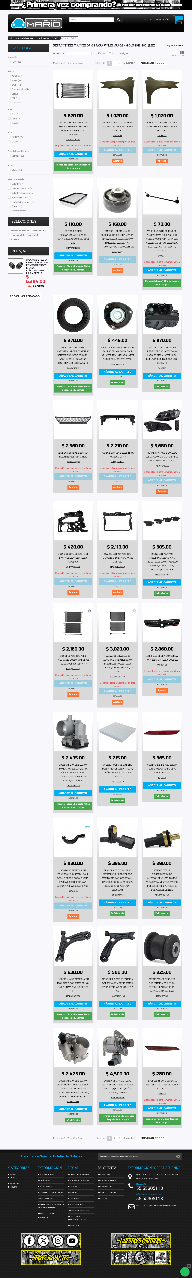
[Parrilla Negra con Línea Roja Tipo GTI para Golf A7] (162, 623)
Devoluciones (74, 1198)
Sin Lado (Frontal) (22, 197)
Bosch (16, 80)
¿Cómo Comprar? (46, 1198)
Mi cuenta (107, 1168)
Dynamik (17, 103)
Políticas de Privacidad (78, 1180)
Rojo (15, 123)
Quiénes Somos (45, 1186)
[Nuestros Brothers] (141, 1240)
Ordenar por (59, 53)
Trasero (17, 206)
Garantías (72, 1192)
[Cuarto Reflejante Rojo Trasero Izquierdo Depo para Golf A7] (162, 732)
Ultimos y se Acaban (19, 231)
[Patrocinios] (141, 1257)
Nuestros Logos (75, 1204)
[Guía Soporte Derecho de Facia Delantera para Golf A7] (73, 521)
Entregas (72, 1186)
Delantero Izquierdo (22, 193)
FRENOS (17, 137)
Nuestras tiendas (46, 1174)
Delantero (18, 184)
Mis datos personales (108, 1192)
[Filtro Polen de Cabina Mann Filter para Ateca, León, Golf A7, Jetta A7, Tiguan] (117, 732)
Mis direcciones (105, 1186)
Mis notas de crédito (107, 1180)
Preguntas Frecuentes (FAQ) (50, 1192)
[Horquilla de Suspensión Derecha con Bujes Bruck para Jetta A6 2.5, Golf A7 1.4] (117, 946)
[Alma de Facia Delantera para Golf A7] (117, 420)
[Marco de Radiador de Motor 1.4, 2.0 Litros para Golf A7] (117, 521)
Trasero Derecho (21, 211)
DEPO (16, 98)
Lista (182, 56)
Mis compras (104, 1174)
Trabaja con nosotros (78, 1210)
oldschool (33, 235)
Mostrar (102, 53)
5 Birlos (17, 170)
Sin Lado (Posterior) (23, 202)
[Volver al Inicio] (11, 38)
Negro (16, 118)
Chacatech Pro (20, 89)
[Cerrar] (189, 1266)
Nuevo (17, 62)
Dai (15, 94)
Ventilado (18, 156)
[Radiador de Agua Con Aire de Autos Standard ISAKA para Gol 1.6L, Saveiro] (73, 90)
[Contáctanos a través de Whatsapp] (184, 1271)
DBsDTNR (14, 240)
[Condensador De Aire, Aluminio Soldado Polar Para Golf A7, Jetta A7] (73, 623)
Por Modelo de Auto (25, 38)
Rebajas (19, 251)
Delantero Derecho (22, 188)
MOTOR (17, 142)
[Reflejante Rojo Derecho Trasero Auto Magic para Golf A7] (162, 1048)
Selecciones (23, 221)
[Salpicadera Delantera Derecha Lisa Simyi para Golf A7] (162, 90)
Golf (55, 38)
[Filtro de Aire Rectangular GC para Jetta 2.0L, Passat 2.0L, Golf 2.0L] (73, 198)
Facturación (73, 1226)
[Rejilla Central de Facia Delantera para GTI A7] (73, 420)
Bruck (16, 85)
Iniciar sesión (162, 19)
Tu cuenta (147, 19)
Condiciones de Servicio (78, 1174)
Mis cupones (104, 1198)
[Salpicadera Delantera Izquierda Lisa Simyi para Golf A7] (117, 90)
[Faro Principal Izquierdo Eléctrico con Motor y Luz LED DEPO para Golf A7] (162, 420)
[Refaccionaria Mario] (39, 23)
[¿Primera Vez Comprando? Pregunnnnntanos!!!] (96, 5)
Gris (15, 114)
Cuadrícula (174, 56)
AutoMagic (18, 76)
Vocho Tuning (39, 231)
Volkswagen (44, 38)
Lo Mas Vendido (17, 235)
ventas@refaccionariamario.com (159, 1206)
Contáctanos (44, 1180)
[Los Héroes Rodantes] (51, 1257)
